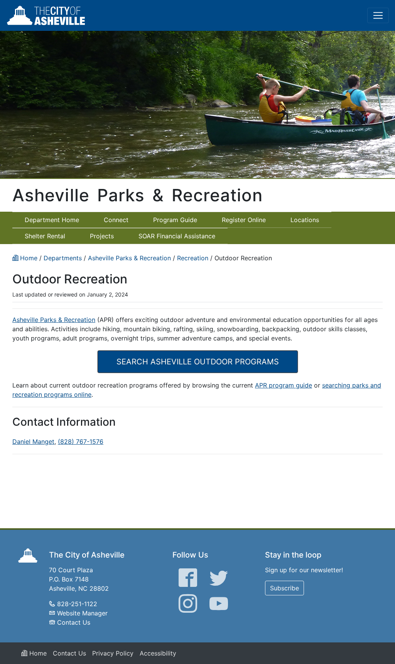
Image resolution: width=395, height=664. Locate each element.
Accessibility (158, 653)
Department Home (52, 220)
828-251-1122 (77, 604)
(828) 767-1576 (80, 441)
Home (37, 653)
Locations (304, 220)
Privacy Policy (112, 653)
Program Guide (175, 220)
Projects (102, 236)
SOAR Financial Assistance (176, 236)
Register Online (244, 220)
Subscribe (284, 588)
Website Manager (82, 613)
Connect (116, 220)
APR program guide (283, 385)
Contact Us (73, 622)
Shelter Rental (45, 236)
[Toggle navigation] (378, 15)
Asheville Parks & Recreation (53, 320)
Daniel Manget (33, 441)
